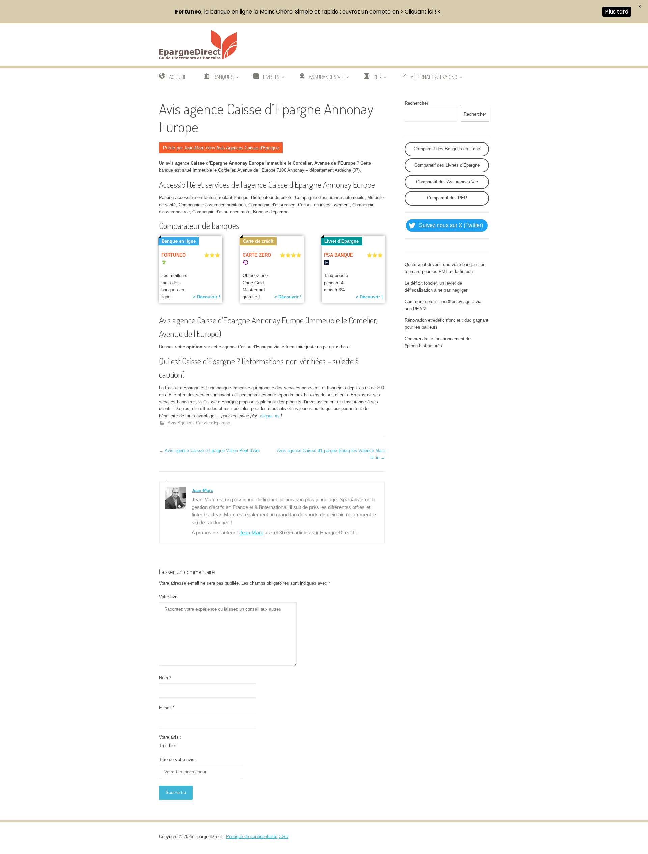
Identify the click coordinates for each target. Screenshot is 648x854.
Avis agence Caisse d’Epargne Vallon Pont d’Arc (209, 450)
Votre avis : (170, 737)
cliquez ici (269, 415)
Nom (165, 677)
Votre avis (169, 596)
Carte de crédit (258, 241)
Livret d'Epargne (341, 241)
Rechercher (416, 103)
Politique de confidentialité (251, 836)
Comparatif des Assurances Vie (447, 181)
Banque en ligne (179, 241)
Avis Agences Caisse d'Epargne (247, 147)
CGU (283, 836)
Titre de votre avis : (178, 759)
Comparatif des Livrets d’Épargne (447, 165)
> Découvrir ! (206, 296)
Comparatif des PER (447, 198)
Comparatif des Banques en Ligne (447, 148)
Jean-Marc (194, 147)
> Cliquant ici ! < (420, 12)
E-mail (166, 707)
